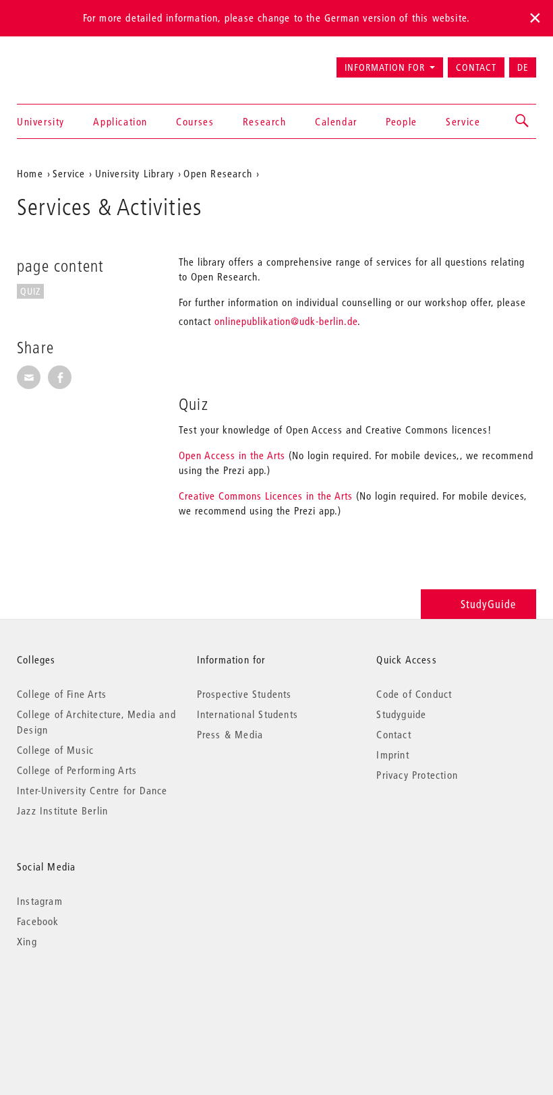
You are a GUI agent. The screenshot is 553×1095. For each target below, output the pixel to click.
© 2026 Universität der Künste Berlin (87, 998)
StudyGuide (488, 604)
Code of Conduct (414, 694)
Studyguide (401, 714)
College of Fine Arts (62, 694)
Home (30, 173)
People (401, 121)
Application (120, 121)
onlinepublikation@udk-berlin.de (285, 321)
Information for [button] (385, 67)
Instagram (40, 901)
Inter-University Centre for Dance (92, 790)
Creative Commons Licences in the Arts (266, 495)
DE (522, 67)
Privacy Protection (417, 774)
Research (265, 121)
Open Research (217, 173)
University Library (135, 173)
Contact (476, 67)
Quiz (30, 291)
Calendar (336, 121)
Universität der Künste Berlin (70, 61)
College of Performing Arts (77, 770)
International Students (247, 714)
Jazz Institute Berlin (62, 810)
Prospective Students (244, 694)
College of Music (55, 750)
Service (463, 121)
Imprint (392, 754)
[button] (522, 121)
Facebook (38, 921)
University (41, 121)
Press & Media (230, 734)
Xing (27, 941)
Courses (195, 121)
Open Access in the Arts (232, 455)
